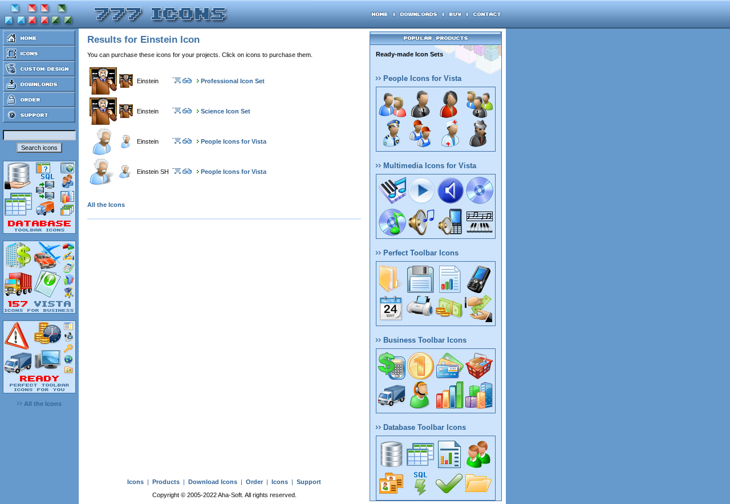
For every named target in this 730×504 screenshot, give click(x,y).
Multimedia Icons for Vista (428, 165)
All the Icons (42, 403)
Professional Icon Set (233, 81)
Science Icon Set (225, 111)
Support (309, 481)
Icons (135, 481)
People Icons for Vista (233, 141)
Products (166, 481)
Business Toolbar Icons (424, 340)
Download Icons (212, 481)
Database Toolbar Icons (423, 427)
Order (254, 481)
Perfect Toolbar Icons (420, 253)
